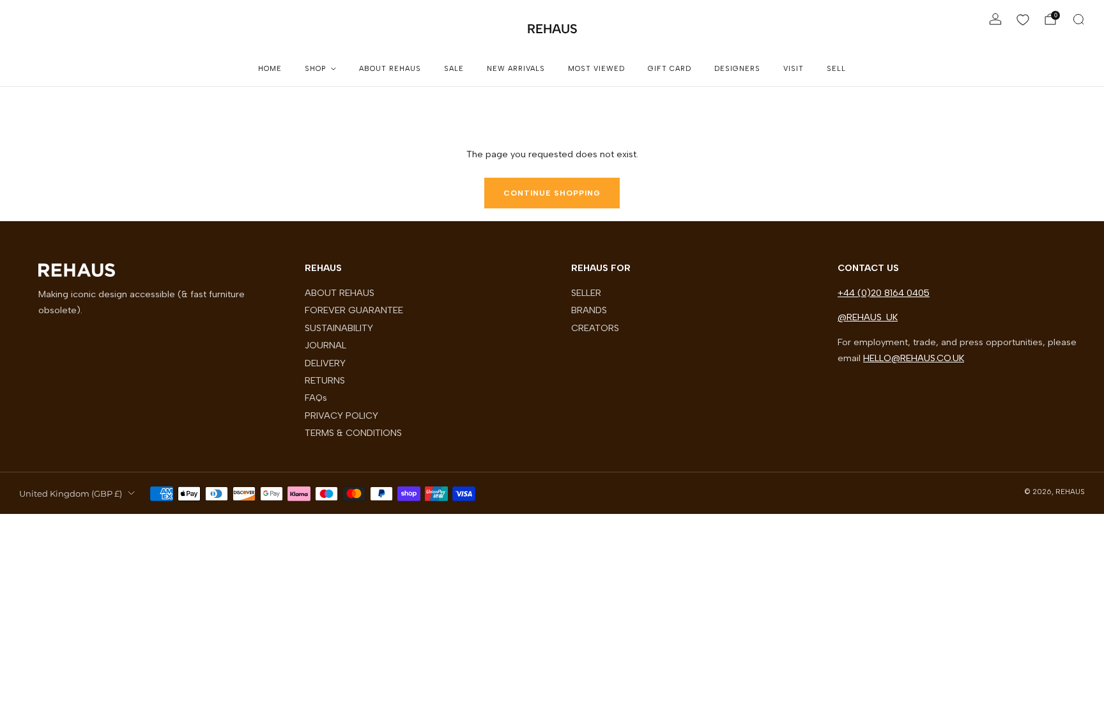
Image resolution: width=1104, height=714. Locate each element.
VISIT (793, 69)
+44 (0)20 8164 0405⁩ (884, 293)
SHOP (315, 69)
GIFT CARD (669, 69)
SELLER (586, 293)
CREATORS (595, 328)
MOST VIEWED (596, 69)
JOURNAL (325, 345)
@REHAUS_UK (868, 317)
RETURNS (325, 380)
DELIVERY (325, 363)
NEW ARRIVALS (516, 69)
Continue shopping (552, 193)
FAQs (316, 397)
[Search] (1078, 19)
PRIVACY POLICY (341, 415)
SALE (454, 69)
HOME (270, 69)
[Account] (995, 19)
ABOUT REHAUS (390, 69)
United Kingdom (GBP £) (70, 493)
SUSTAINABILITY (339, 328)
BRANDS (589, 310)
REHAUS (552, 28)
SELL (836, 69)
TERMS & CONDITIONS (353, 432)
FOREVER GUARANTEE (354, 310)
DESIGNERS (737, 69)
